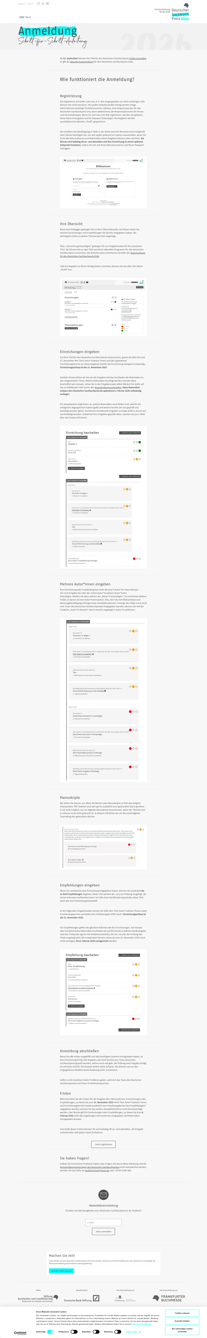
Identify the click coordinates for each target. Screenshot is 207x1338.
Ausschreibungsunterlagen (108, 387)
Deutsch (21, 4)
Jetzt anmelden (103, 1231)
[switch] (74, 1332)
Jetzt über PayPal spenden (61, 1271)
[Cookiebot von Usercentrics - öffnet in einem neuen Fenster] (20, 1333)
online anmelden (137, 58)
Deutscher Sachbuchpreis (180, 11)
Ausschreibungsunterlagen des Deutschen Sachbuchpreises (89, 1167)
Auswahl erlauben (182, 1321)
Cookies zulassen (182, 1313)
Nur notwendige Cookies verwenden (182, 1330)
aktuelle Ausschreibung (81, 61)
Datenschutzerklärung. (141, 1324)
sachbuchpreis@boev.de (97, 1170)
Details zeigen (132, 1332)
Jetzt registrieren (103, 1144)
